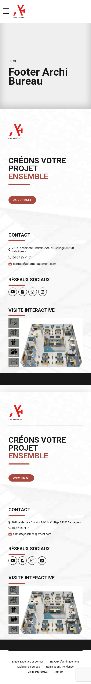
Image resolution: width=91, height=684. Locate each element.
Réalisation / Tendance (60, 666)
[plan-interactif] (45, 342)
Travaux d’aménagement (64, 661)
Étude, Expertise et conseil (28, 661)
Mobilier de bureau (28, 666)
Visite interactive (38, 671)
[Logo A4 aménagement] (15, 131)
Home (12, 61)
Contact (58, 671)
